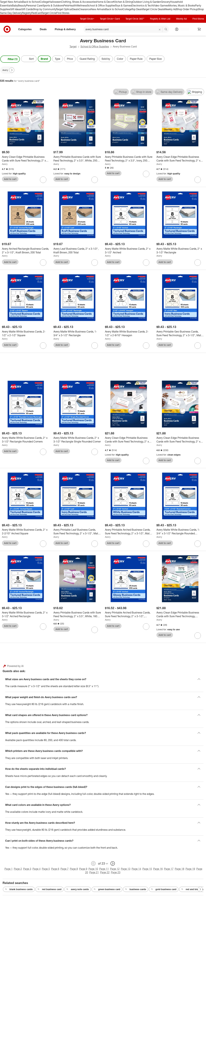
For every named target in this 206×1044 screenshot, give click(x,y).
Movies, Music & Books (181, 5)
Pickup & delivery (65, 29)
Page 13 (125, 868)
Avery (5, 164)
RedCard (36, 13)
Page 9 (83, 868)
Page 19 (190, 868)
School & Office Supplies (101, 5)
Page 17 (168, 868)
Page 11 (104, 868)
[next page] (112, 863)
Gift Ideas (15, 9)
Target (73, 46)
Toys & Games (123, 5)
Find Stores (62, 13)
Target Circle (49, 13)
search (166, 29)
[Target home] (7, 29)
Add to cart (10, 179)
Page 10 (93, 868)
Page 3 (27, 868)
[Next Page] (202, 59)
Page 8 (74, 868)
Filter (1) (13, 59)
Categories (25, 29)
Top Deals (136, 9)
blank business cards (21, 889)
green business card (109, 889)
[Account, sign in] (183, 29)
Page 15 (147, 868)
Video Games (160, 5)
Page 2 (18, 868)
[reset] (159, 29)
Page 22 (105, 872)
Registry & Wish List (160, 18)
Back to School (31, 1)
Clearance (85, 9)
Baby (15, 5)
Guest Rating (87, 58)
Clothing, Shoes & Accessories (78, 1)
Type (57, 58)
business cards (138, 889)
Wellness (81, 5)
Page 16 (158, 868)
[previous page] (93, 863)
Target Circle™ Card (110, 18)
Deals (75, 9)
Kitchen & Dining (123, 1)
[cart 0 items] (199, 29)
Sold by (106, 58)
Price (70, 58)
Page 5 (46, 868)
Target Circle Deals (153, 9)
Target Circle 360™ (135, 18)
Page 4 (37, 868)
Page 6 (55, 868)
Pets (66, 5)
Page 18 (179, 868)
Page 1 (9, 868)
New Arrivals (98, 9)
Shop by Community (44, 9)
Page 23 (115, 872)
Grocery (165, 1)
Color (120, 58)
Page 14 (136, 868)
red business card (51, 889)
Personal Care (34, 5)
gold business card (165, 889)
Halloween (55, 1)
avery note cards (80, 889)
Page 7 (65, 868)
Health (72, 5)
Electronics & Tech (142, 5)
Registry (26, 13)
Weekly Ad (170, 9)
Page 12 (115, 868)
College (44, 1)
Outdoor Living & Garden (147, 1)
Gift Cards (27, 9)
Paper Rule (136, 58)
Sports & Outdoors (53, 5)
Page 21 (94, 872)
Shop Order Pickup (187, 9)
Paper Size (155, 58)
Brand (44, 58)
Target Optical (64, 9)
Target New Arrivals (11, 1)
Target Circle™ (87, 18)
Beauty (22, 5)
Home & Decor (104, 1)
